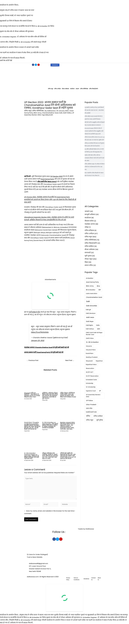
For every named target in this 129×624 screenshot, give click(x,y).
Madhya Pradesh (92, 357)
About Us (99, 578)
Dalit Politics (67, 113)
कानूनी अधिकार (90, 214)
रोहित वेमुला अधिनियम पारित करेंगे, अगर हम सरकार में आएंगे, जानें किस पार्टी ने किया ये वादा (68, 395)
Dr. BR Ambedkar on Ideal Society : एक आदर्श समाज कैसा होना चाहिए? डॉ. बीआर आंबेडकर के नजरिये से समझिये (50, 425)
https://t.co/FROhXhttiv (40, 332)
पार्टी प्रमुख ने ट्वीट (34, 312)
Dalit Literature (90, 313)
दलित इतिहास (89, 230)
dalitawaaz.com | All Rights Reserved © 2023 (42, 577)
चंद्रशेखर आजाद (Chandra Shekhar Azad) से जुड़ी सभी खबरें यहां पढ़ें (46, 347)
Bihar (98, 286)
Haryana (89, 346)
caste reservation (91, 293)
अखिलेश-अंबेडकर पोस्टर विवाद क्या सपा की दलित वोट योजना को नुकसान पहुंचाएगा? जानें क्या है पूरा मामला (50, 395)
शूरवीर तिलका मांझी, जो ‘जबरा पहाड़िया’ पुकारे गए (70, 615)
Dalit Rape (89, 321)
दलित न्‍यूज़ (50, 88)
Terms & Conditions (76, 578)
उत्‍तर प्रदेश (89, 408)
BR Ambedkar (90, 290)
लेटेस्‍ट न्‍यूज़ (88, 259)
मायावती (88, 253)
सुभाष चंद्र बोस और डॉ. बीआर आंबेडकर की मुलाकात (63, 617)
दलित (88, 416)
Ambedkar (89, 278)
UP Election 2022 (56, 176)
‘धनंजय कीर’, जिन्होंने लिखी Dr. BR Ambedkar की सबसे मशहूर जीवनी (23, 620)
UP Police (89, 400)
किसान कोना (89, 221)
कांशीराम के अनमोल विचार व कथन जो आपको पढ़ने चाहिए (66, 620)
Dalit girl (88, 310)
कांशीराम (72, 88)
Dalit (60, 113)
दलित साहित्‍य (89, 246)
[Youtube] (38, 65)
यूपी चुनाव (88, 256)
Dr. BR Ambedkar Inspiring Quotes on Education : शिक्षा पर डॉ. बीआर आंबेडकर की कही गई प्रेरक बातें (31, 455)
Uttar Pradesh (91, 405)
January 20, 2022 (37, 340)
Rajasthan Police (91, 364)
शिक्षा (86, 262)
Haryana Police (91, 350)
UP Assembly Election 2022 (93, 396)
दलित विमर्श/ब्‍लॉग (93, 88)
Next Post (69, 360)
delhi (98, 329)
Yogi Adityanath (47, 115)
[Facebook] (33, 65)
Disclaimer (86, 578)
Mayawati (89, 361)
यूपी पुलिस (99, 420)
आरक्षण (77, 88)
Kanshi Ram (89, 353)
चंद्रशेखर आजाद (90, 224)
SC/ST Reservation (92, 376)
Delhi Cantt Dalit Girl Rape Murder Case (94, 333)
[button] (55, 65)
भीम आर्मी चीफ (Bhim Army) (47, 182)
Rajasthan (99, 361)
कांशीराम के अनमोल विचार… (9, 615)
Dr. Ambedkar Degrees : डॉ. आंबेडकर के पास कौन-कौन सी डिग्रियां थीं (103, 617)
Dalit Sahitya (90, 329)
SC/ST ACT (89, 372)
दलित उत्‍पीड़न (57, 88)
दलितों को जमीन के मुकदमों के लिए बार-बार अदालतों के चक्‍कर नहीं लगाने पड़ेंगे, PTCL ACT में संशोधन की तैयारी (68, 455)
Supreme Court (91, 391)
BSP (100, 290)
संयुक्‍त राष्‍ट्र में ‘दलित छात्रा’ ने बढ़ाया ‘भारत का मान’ (36, 615)
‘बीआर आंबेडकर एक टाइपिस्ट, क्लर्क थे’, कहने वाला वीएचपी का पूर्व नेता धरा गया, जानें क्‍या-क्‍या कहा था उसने (50, 455)
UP (100, 391)
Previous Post (32, 360)
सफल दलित (89, 265)
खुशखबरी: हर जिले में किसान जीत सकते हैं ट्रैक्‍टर (104, 615)
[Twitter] (36, 65)
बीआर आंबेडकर (65, 88)
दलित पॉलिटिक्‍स (84, 88)
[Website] (69, 505)
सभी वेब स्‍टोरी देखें (6, 60)
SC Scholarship (90, 387)
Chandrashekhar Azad (50, 113)
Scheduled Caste (91, 380)
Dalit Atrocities (91, 306)
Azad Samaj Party (47, 179)
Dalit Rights (89, 325)
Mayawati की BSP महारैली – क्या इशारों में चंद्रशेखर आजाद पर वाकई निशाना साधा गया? (32, 395)
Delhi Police (90, 338)
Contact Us (93, 578)
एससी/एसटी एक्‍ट (91, 412)
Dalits (98, 325)
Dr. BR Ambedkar (92, 342)
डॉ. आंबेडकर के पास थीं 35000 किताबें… (20, 623)
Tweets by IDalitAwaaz (86, 529)
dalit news (90, 317)
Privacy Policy (68, 578)
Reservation (90, 368)
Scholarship (89, 383)
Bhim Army (37, 113)
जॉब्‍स (86, 227)
